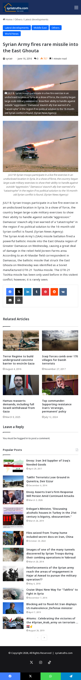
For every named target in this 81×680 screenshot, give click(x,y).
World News (12, 33)
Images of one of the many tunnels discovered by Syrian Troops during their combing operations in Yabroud (51, 553)
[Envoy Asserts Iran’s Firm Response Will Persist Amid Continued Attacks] (13, 497)
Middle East (40, 27)
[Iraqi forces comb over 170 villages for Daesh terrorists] (60, 340)
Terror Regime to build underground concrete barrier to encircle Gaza (18, 359)
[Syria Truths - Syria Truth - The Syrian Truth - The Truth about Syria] (15, 7)
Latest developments (36, 19)
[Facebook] (10, 292)
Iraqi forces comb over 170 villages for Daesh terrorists (60, 359)
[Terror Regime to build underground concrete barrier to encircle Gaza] (21, 340)
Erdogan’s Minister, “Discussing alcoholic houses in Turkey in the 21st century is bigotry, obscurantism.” (51, 512)
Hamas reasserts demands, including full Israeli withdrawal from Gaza (19, 406)
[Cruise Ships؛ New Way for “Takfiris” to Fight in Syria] (13, 594)
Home (8, 19)
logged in (22, 438)
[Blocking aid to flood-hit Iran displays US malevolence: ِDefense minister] (13, 608)
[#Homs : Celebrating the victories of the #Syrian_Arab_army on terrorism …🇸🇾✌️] (13, 623)
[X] (19, 292)
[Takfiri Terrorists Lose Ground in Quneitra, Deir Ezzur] (13, 481)
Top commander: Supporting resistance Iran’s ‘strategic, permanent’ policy (57, 406)
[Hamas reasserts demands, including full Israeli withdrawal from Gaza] (21, 385)
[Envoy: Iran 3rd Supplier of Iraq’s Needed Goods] (13, 466)
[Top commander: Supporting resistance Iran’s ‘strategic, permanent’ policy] (60, 385)
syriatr (9, 58)
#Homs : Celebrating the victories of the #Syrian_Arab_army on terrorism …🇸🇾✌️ (52, 622)
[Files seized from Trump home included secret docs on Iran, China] (13, 538)
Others (18, 19)
